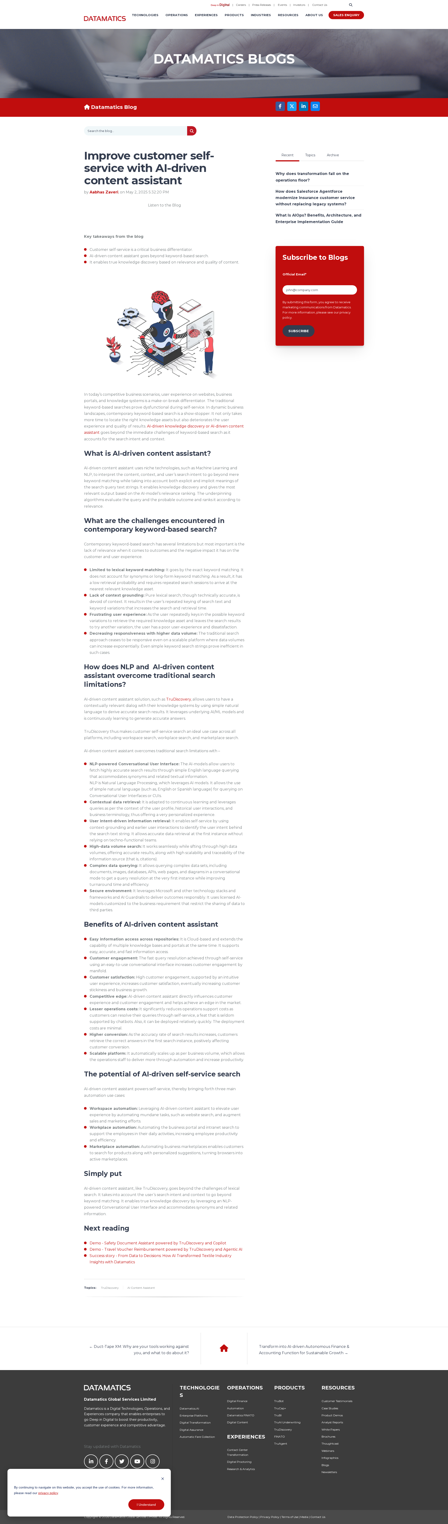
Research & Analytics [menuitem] (241, 1469)
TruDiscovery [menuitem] (283, 1429)
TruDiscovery (178, 699)
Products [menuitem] (234, 15)
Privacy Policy (269, 1517)
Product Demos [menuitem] (332, 1415)
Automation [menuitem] (235, 1408)
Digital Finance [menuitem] (237, 1401)
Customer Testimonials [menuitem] (337, 1401)
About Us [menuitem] (314, 15)
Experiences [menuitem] (206, 15)
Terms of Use (289, 1517)
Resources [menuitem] (288, 15)
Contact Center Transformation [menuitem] (237, 1452)
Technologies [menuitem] (145, 15)
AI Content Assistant (141, 1287)
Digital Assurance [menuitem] (191, 1429)
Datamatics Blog (114, 107)
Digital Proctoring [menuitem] (239, 1461)
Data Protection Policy (243, 1517)
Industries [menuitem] (261, 15)
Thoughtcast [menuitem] (330, 1443)
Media (304, 1517)
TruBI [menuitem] (278, 1415)
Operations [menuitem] (176, 15)
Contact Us (319, 5)
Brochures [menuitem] (328, 1436)
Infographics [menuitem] (330, 1458)
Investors (299, 5)
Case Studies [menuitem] (330, 1408)
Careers (241, 5)
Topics (310, 155)
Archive (333, 155)
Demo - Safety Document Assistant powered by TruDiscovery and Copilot (158, 1243)
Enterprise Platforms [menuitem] (194, 1415)
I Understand (146, 1504)
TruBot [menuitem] (279, 1401)
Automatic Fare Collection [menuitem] (197, 1437)
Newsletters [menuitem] (329, 1472)
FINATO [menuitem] (279, 1436)
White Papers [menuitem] (331, 1429)
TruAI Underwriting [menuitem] (287, 1422)
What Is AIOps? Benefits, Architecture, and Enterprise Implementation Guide (318, 218)
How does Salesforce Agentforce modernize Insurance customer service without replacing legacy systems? (315, 197)
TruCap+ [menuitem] (280, 1408)
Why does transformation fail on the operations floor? (312, 176)
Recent (287, 155)
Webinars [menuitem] (328, 1451)
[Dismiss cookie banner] (162, 1478)
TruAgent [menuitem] (280, 1443)
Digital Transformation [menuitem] (195, 1422)
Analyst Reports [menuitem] (332, 1422)
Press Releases (261, 5)
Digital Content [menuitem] (237, 1422)
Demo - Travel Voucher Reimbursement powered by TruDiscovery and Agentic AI (166, 1249)
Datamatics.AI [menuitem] (189, 1408)
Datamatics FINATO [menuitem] (240, 1415)
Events (282, 5)
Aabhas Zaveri (104, 192)
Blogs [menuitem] (325, 1465)
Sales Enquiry (346, 15)
